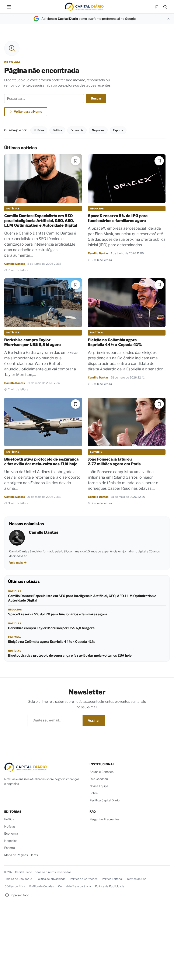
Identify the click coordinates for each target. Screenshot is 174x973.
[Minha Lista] (157, 7)
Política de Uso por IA (18, 879)
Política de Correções (84, 879)
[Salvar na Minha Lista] (75, 160)
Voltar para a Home (28, 112)
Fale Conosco (99, 779)
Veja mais (16, 562)
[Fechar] (168, 19)
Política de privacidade (51, 879)
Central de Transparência (74, 886)
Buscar (96, 98)
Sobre (94, 793)
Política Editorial (112, 879)
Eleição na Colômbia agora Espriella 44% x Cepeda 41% (115, 342)
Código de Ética (15, 886)
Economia (76, 130)
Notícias (39, 130)
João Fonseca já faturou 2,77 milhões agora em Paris (114, 461)
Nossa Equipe (99, 786)
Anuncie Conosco (102, 772)
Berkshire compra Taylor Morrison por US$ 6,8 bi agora (32, 342)
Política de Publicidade (109, 886)
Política (57, 130)
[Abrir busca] (165, 6)
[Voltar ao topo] (164, 966)
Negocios (98, 130)
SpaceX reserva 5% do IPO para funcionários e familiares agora (117, 218)
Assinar (94, 720)
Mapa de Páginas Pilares (21, 855)
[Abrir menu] (9, 6)
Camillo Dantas (14, 263)
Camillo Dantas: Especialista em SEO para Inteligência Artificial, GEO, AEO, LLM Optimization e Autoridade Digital (40, 220)
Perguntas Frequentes (104, 819)
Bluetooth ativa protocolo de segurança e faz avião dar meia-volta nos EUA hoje (41, 461)
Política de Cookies (41, 886)
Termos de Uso (136, 879)
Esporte (118, 130)
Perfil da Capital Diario (104, 800)
